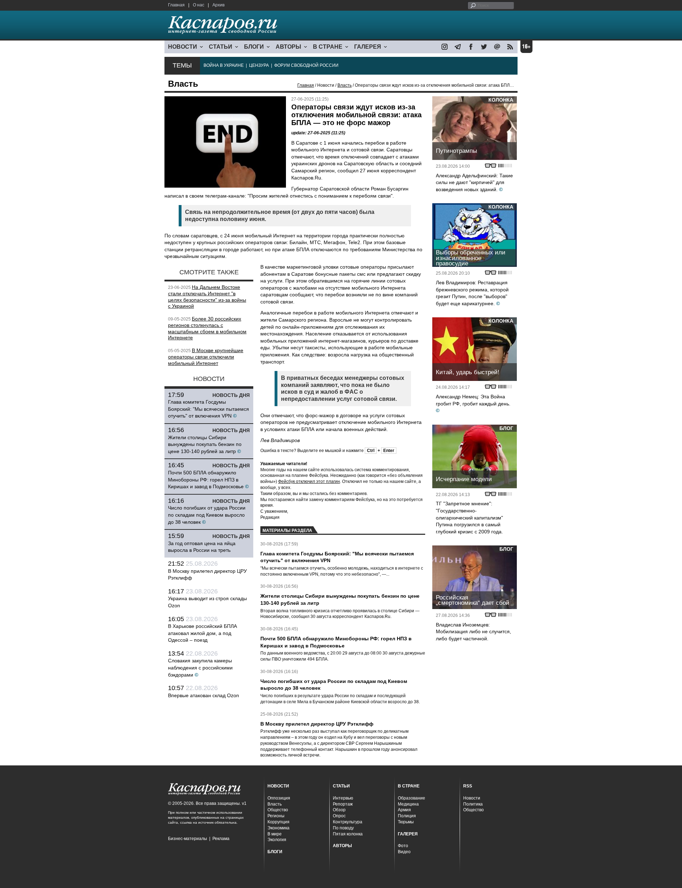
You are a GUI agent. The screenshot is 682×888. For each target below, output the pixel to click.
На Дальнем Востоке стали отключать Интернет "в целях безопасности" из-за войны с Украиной (207, 296)
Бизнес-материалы (187, 838)
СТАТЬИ (220, 47)
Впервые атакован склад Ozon (203, 695)
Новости (471, 798)
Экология (276, 839)
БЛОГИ (254, 47)
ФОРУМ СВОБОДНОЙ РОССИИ (306, 65)
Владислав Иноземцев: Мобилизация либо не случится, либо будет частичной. (473, 631)
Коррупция (278, 821)
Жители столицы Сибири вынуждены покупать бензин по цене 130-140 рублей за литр (205, 444)
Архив (218, 4)
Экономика (278, 827)
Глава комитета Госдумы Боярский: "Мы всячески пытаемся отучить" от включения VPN (208, 409)
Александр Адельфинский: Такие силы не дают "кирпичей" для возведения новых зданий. (474, 182)
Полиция (407, 815)
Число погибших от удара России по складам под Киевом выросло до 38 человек (206, 514)
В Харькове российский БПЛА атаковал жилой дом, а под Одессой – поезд (202, 633)
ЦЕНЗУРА (259, 65)
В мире (274, 834)
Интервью (343, 798)
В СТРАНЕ (327, 47)
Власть (344, 85)
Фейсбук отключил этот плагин (309, 481)
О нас (198, 4)
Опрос (339, 815)
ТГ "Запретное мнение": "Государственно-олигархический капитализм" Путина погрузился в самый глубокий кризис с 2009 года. (469, 517)
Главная (176, 4)
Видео (404, 851)
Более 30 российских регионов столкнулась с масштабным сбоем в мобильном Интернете (207, 328)
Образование (411, 798)
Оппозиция (278, 798)
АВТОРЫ (288, 47)
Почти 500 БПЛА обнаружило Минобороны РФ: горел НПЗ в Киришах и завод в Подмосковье (206, 479)
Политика (473, 804)
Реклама (220, 838)
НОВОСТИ (182, 47)
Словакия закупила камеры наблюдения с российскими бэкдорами (200, 667)
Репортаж (343, 804)
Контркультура (347, 821)
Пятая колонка (348, 834)
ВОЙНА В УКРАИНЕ (224, 65)
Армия (404, 809)
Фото (403, 845)
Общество (277, 809)
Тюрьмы (406, 821)
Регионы (276, 815)
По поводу (343, 827)
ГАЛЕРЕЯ (367, 47)
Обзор (339, 809)
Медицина (408, 804)
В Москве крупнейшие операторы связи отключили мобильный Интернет (205, 357)
